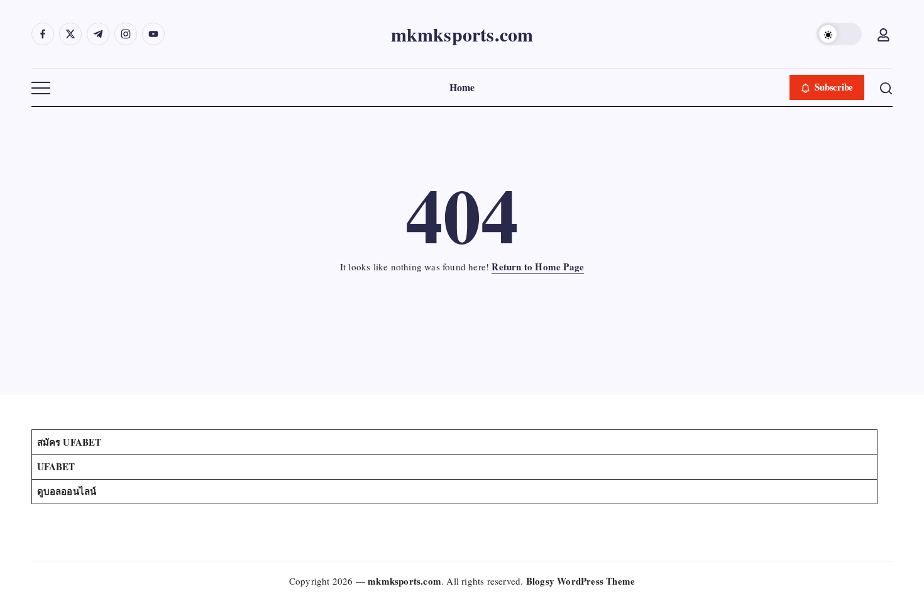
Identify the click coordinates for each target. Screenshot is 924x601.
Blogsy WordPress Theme (580, 581)
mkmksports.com (462, 34)
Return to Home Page (538, 266)
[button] (839, 34)
